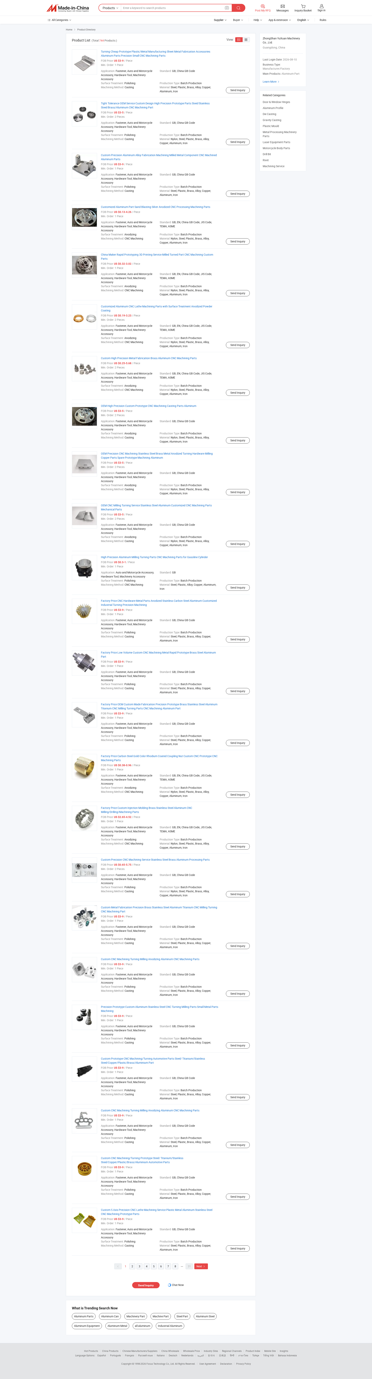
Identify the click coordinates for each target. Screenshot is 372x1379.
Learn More (271, 81)
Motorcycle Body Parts (276, 148)
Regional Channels (232, 1350)
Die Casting (269, 114)
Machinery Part (136, 1316)
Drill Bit (267, 154)
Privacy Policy (243, 1363)
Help (256, 20)
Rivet (266, 160)
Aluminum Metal (117, 1326)
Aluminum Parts (83, 1316)
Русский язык (145, 1355)
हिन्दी (232, 1355)
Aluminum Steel (205, 1316)
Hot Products (91, 1350)
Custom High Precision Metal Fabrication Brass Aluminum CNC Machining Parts (149, 358)
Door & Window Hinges (276, 102)
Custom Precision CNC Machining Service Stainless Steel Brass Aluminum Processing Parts (155, 859)
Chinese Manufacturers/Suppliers (139, 1350)
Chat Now (178, 1285)
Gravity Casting (272, 120)
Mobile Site (270, 1350)
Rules (323, 20)
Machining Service (273, 166)
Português (115, 1355)
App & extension (278, 20)
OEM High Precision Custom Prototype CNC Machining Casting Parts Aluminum (148, 406)
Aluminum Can (110, 1316)
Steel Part (182, 1316)
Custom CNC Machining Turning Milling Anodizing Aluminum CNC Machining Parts (150, 959)
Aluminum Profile (273, 108)
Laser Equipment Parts (276, 142)
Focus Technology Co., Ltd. (160, 1363)
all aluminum (142, 1326)
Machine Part (161, 1316)
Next (201, 1266)
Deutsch (173, 1355)
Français (129, 1355)
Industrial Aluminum (170, 1326)
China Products (110, 1350)
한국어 (211, 1355)
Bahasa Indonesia (287, 1355)
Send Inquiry (237, 90)
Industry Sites (211, 1350)
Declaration (226, 1363)
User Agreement (207, 1363)
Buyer (236, 20)
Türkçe (255, 1355)
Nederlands (187, 1355)
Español (101, 1355)
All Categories (60, 20)
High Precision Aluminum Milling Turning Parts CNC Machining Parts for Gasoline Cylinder (154, 557)
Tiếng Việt (268, 1355)
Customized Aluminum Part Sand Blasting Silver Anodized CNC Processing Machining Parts (155, 207)
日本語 (222, 1355)
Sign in (322, 10)
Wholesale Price (191, 1350)
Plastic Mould (271, 126)
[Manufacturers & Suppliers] (67, 8)
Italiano (161, 1355)
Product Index (253, 1350)
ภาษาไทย (243, 1355)
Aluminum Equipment (87, 1326)
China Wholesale (170, 1350)
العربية (200, 1355)
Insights (284, 1350)
